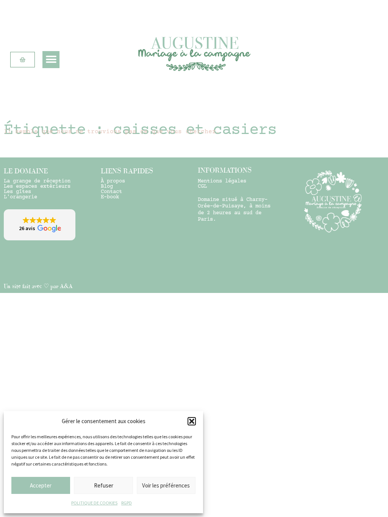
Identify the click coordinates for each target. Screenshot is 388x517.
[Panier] (22, 59)
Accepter (41, 485)
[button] (192, 421)
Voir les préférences (166, 485)
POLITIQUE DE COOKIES (94, 503)
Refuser (103, 485)
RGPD (126, 503)
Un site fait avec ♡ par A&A (38, 286)
